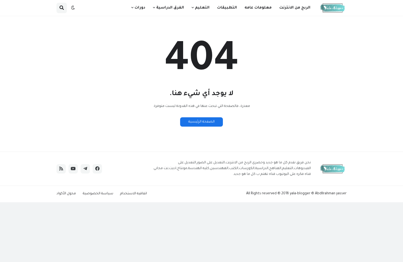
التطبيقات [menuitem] (227, 8)
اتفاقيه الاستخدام (133, 194)
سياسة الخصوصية (98, 194)
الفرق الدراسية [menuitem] (170, 8)
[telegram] (85, 168)
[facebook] (97, 168)
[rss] (61, 168)
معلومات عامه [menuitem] (258, 8)
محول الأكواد (66, 194)
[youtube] (73, 168)
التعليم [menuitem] (202, 8)
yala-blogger (300, 194)
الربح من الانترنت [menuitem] (294, 8)
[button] (73, 8)
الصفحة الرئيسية (201, 122)
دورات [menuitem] (140, 8)
